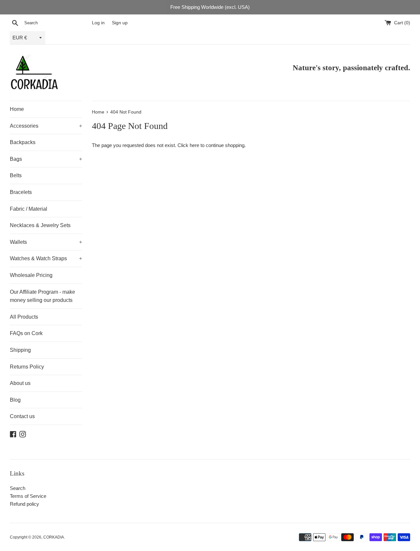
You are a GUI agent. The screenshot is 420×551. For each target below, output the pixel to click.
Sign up (120, 22)
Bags (46, 159)
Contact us (22, 416)
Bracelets (21, 192)
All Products (24, 317)
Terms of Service (28, 496)
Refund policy (24, 504)
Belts (16, 175)
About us (20, 383)
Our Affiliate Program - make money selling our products (42, 296)
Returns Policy (27, 367)
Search (17, 488)
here (194, 145)
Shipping (20, 350)
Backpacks (22, 142)
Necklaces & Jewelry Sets (40, 225)
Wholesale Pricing (31, 275)
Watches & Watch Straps (46, 258)
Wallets (46, 242)
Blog (15, 400)
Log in (98, 22)
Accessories (46, 126)
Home (17, 109)
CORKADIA (53, 537)
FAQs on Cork (26, 333)
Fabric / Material (28, 209)
